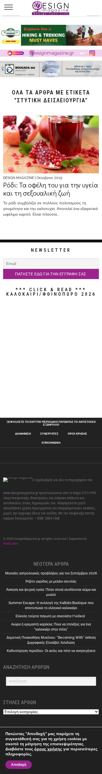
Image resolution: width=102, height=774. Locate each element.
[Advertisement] (51, 358)
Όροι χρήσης (77, 433)
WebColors (10, 543)
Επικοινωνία (51, 442)
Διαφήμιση (23, 433)
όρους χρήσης (48, 749)
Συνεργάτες (49, 433)
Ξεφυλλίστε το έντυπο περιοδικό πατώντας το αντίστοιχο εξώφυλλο (51, 423)
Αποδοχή (18, 764)
